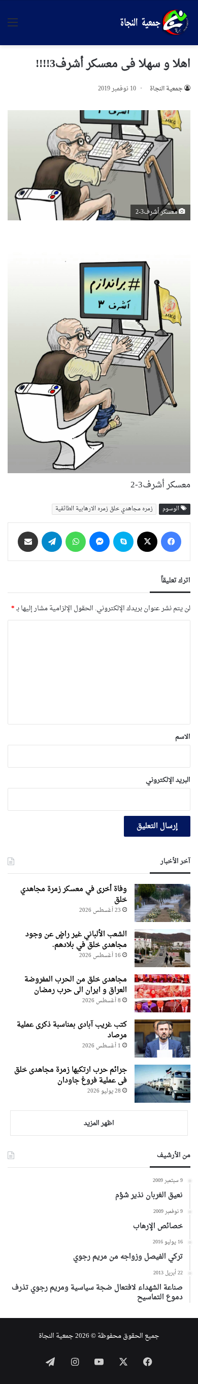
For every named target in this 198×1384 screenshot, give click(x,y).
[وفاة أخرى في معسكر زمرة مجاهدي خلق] (162, 903)
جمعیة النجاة (166, 88)
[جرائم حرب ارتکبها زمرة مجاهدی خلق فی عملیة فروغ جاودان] (162, 1084)
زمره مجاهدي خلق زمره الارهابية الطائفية (104, 509)
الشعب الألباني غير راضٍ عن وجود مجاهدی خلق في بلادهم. (76, 940)
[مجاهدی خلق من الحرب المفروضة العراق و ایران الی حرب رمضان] (162, 993)
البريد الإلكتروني (168, 780)
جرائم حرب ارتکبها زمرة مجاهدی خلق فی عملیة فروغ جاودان (70, 1075)
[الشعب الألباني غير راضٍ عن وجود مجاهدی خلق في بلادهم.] (162, 948)
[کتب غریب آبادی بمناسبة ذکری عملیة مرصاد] (162, 1038)
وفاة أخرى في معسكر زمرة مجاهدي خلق (73, 894)
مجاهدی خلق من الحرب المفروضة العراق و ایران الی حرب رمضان (75, 985)
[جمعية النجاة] (153, 23)
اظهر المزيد (99, 1123)
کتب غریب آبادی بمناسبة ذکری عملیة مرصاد (72, 1030)
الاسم (182, 737)
